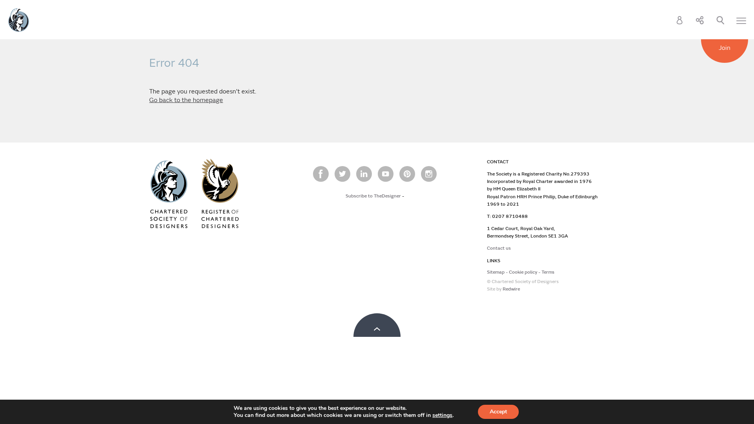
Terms (548, 272)
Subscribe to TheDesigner (373, 196)
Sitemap (496, 272)
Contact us (499, 248)
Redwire (511, 289)
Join (724, 48)
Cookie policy (523, 272)
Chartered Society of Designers (18, 20)
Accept (498, 411)
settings (442, 415)
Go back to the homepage (186, 100)
